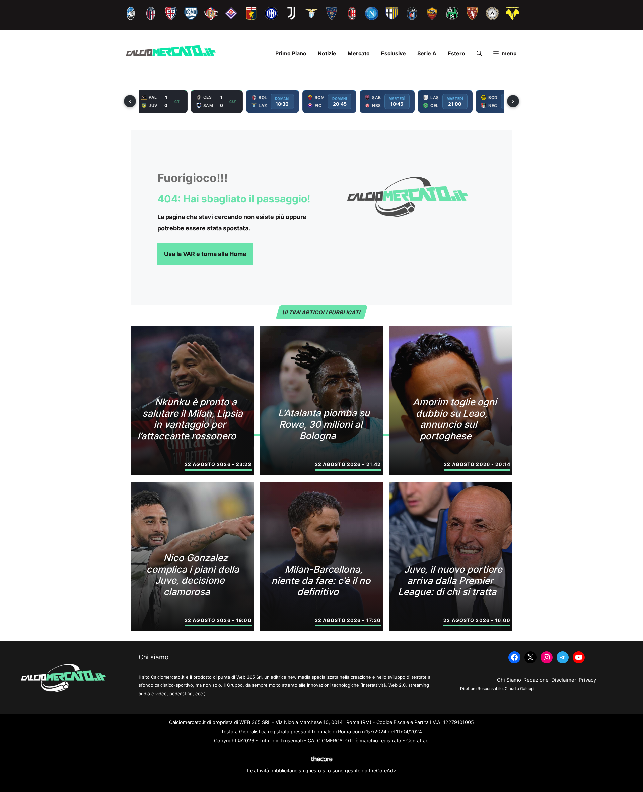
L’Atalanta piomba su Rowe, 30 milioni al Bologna (324, 424)
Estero (456, 53)
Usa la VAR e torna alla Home (205, 253)
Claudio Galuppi (519, 688)
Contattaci (417, 740)
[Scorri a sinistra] (130, 101)
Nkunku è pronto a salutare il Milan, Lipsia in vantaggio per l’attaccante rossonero (191, 419)
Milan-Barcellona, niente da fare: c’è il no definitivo (322, 580)
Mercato (359, 53)
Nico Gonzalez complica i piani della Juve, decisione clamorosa (193, 574)
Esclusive (393, 53)
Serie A (426, 53)
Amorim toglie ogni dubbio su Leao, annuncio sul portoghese (455, 419)
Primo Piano (290, 53)
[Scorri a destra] (513, 101)
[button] (479, 53)
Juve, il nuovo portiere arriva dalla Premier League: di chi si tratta (451, 580)
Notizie (327, 53)
